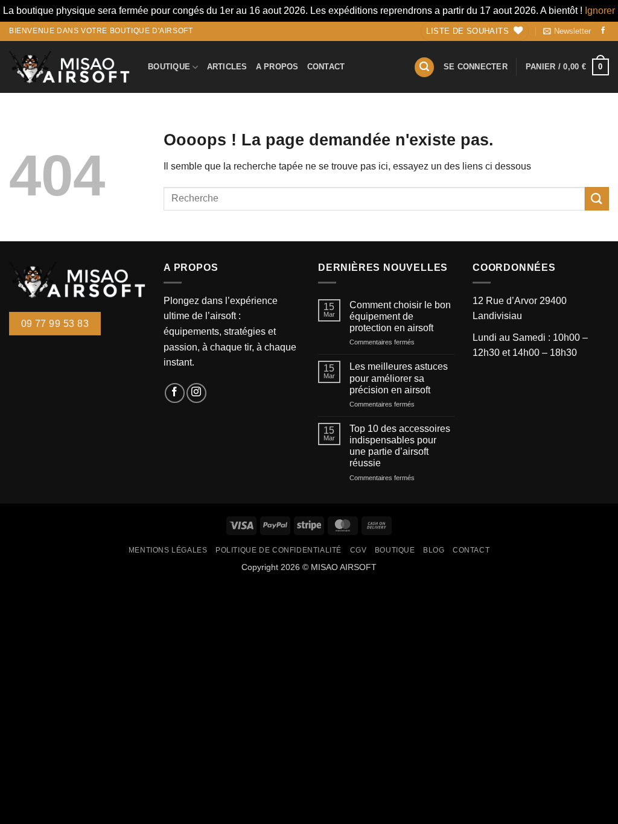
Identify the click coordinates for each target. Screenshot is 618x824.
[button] (567, 31)
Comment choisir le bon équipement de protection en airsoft (400, 316)
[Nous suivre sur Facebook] (603, 31)
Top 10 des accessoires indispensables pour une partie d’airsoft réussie (399, 446)
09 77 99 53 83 (55, 324)
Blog (433, 550)
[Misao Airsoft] (69, 66)
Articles (227, 66)
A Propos (277, 66)
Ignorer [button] (600, 10)
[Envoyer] (597, 199)
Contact (326, 66)
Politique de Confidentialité (278, 550)
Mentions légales (168, 550)
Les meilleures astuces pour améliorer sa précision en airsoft (398, 378)
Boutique (169, 66)
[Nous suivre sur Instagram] (196, 393)
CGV (358, 550)
